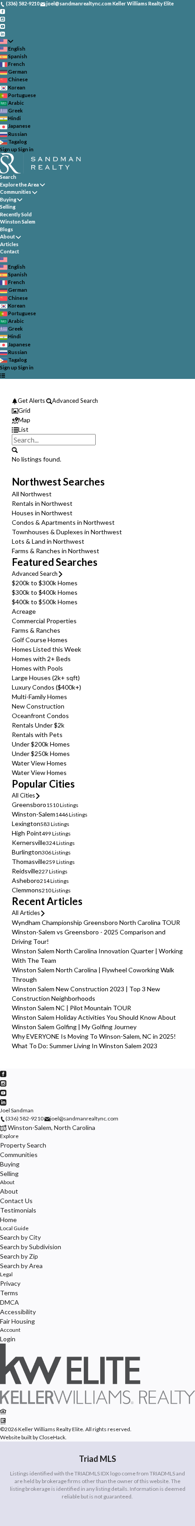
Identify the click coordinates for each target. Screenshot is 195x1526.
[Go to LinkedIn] (2, 33)
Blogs (6, 229)
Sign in (26, 149)
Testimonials (18, 1210)
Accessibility (18, 1312)
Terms (9, 1293)
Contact (9, 251)
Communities (15, 192)
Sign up (8, 149)
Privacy (10, 1283)
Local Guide (14, 1228)
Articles (9, 244)
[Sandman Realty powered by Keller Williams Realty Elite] (97, 1402)
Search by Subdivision (30, 1247)
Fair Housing (17, 1321)
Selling (7, 207)
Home (8, 1219)
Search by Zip (19, 1256)
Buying (8, 199)
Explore (9, 1136)
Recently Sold (16, 214)
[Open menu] (2, 375)
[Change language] (6, 41)
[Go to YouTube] (2, 26)
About (7, 236)
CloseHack (52, 1437)
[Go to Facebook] (2, 11)
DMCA (9, 1302)
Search (8, 177)
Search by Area (21, 1265)
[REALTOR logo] (3, 1420)
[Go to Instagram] (2, 18)
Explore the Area (19, 184)
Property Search (23, 1145)
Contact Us (16, 1200)
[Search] (15, 449)
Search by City (20, 1237)
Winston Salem (17, 221)
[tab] (97, 410)
